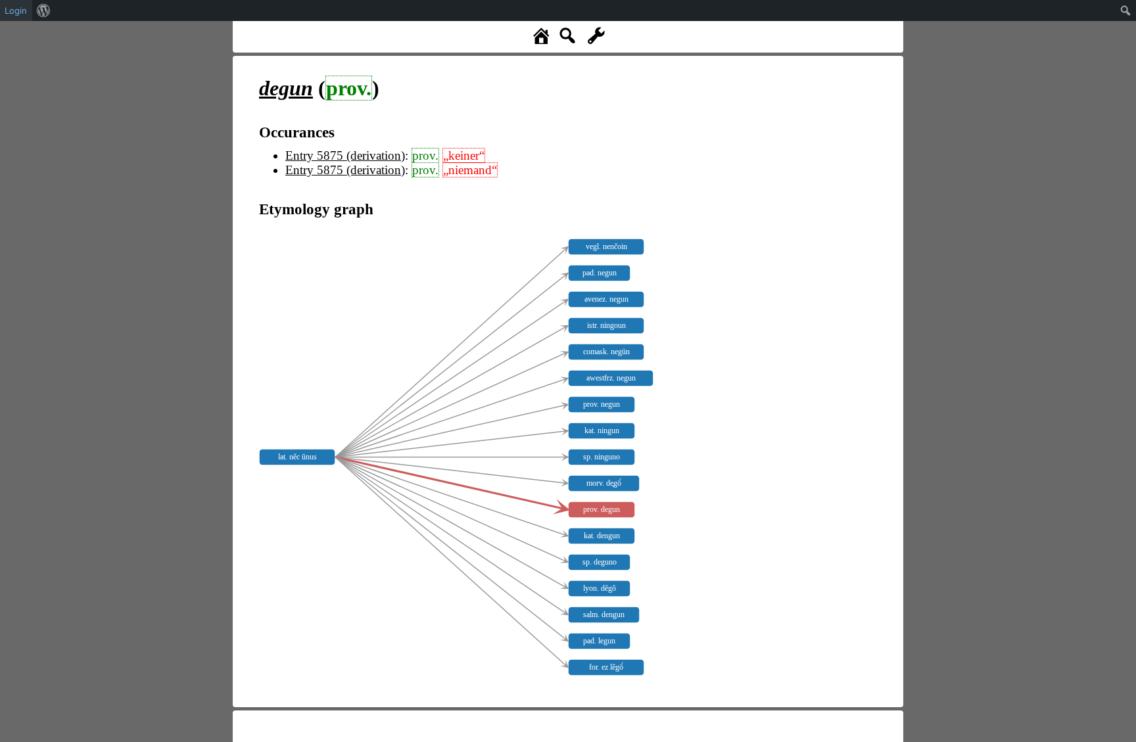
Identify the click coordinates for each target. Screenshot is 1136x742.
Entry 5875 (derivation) (345, 155)
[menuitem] (43, 10)
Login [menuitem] (16, 10)
